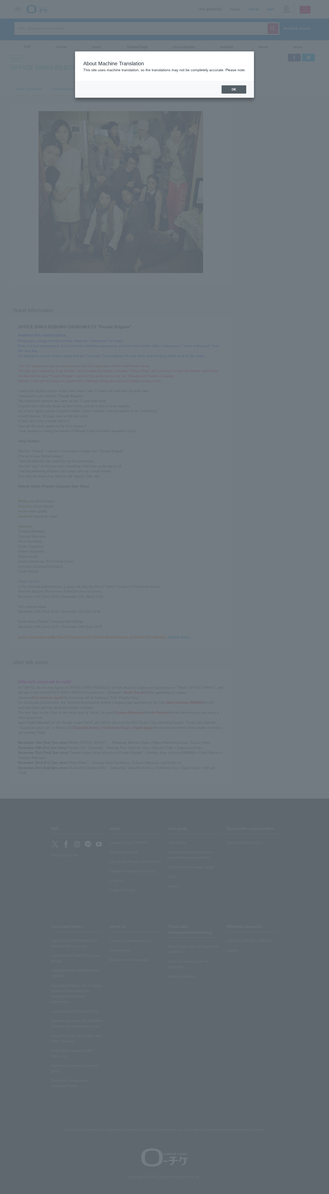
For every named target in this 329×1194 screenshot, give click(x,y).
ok (234, 89)
